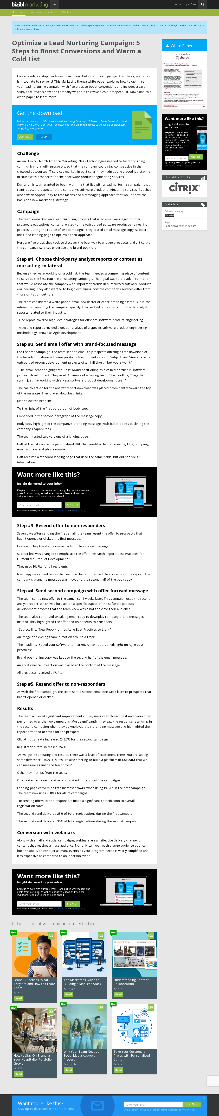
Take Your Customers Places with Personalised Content (132, 1055)
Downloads (18, 12)
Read (18, 998)
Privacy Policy (78, 510)
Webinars (36, 12)
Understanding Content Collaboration (131, 982)
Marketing (169, 215)
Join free (191, 4)
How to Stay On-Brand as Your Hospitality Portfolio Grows (33, 1059)
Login (44, 137)
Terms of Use (60, 510)
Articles (66, 12)
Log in (177, 4)
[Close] (204, 1099)
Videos (52, 12)
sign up (72, 505)
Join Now (192, 1104)
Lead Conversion (174, 225)
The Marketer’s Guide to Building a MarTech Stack (82, 982)
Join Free (25, 137)
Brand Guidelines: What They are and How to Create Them (34, 984)
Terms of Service (169, 1109)
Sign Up (196, 157)
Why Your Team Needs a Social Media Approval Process (82, 1055)
